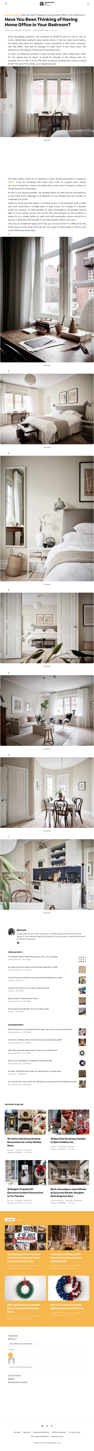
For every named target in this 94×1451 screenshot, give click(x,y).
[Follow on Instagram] (47, 1426)
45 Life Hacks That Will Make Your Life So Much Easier (28, 1009)
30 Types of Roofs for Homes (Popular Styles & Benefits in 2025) (32, 967)
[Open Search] (88, 3)
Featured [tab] (10, 1220)
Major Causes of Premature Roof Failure (23, 998)
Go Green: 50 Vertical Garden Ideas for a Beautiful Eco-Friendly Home (34, 1071)
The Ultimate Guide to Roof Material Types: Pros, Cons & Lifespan (33, 957)
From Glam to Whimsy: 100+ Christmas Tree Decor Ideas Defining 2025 (35, 1040)
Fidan (11, 1150)
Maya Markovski (58, 1200)
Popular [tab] (20, 1220)
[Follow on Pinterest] (52, 1426)
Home (8, 15)
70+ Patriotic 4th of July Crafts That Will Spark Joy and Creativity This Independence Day (42, 1082)
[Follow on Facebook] (42, 1426)
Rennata (10, 30)
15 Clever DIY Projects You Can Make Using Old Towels (28, 988)
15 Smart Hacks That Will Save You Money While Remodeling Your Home (35, 978)
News (16, 15)
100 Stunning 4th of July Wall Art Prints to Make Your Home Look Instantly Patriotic (40, 1029)
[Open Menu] (6, 3)
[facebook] (18, 943)
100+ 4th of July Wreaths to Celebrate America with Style (30, 1061)
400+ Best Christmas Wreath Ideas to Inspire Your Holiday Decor (32, 1050)
